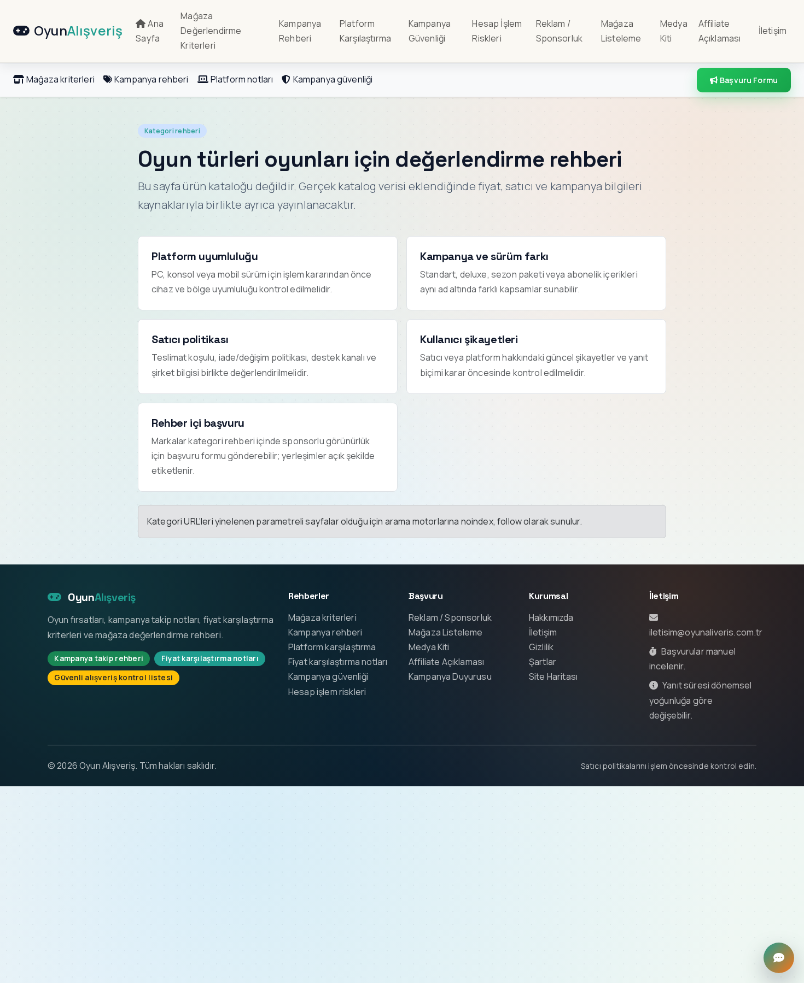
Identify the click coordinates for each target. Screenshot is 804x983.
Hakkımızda (551, 617)
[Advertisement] (402, 884)
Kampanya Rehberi (300, 30)
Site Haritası (553, 676)
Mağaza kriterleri (60, 79)
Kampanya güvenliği (332, 79)
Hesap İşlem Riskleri (497, 30)
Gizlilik (541, 647)
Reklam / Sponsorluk (559, 30)
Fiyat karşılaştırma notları (337, 662)
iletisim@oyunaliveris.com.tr (705, 632)
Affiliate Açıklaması (719, 30)
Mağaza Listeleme (621, 30)
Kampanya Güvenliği (430, 30)
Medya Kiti (674, 30)
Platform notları (242, 79)
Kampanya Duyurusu (450, 676)
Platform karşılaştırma (332, 647)
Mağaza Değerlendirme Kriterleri (210, 30)
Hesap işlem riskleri (327, 692)
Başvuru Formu (749, 80)
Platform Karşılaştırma (365, 30)
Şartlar (542, 662)
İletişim (772, 31)
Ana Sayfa (150, 30)
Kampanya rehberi (151, 79)
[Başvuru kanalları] (779, 958)
